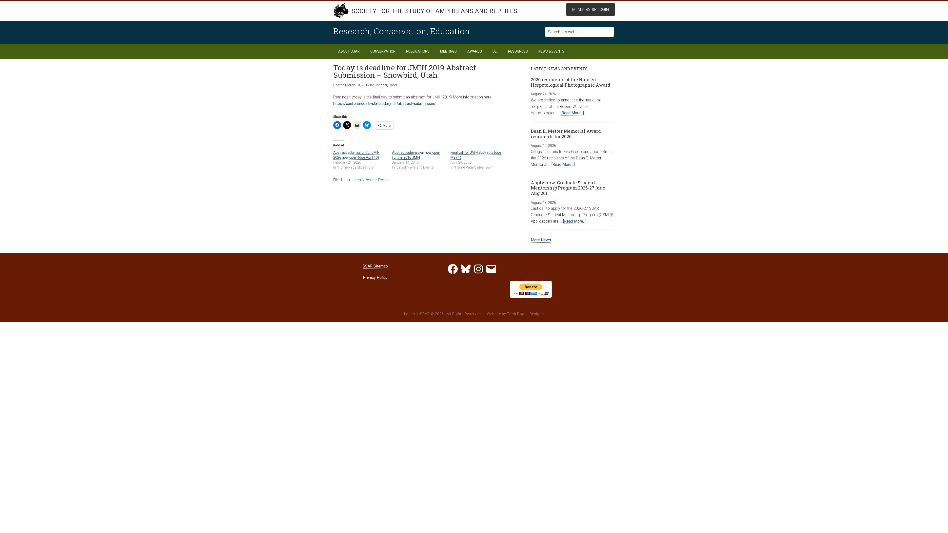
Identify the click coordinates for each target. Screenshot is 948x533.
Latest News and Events (370, 180)
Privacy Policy (375, 277)
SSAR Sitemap (375, 266)
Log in (409, 314)
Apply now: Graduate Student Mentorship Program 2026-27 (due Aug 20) (568, 188)
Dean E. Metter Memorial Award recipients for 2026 (566, 133)
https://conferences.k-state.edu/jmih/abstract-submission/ (384, 103)
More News (541, 240)
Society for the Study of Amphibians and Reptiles (434, 11)
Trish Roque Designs (525, 314)
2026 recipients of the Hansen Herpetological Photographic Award (570, 82)
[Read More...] (572, 113)
